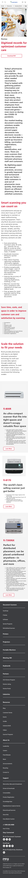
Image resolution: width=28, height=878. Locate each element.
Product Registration (8, 797)
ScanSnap (5, 611)
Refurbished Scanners (9, 628)
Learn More (10, 448)
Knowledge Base (7, 801)
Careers (5, 750)
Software (5, 619)
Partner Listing (7, 684)
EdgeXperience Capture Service (11, 806)
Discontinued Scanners (9, 810)
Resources (9, 6)
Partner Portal (7, 688)
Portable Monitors (9, 650)
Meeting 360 (7, 658)
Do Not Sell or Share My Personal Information (12, 872)
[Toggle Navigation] (2, 2)
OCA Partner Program (9, 680)
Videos (5, 730)
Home (2, 6)
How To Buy (6, 828)
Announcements (7, 763)
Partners (6, 674)
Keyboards (6, 666)
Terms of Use (11, 871)
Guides (5, 721)
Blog (4, 708)
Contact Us (6, 772)
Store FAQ (5, 814)
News (4, 759)
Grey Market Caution (9, 819)
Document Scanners (10, 605)
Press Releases (7, 755)
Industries (6, 694)
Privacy (15, 871)
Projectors (6, 642)
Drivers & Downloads (8, 788)
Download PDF (11, 56)
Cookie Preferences (21, 871)
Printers (5, 634)
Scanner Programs (8, 734)
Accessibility (5, 871)
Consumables (6, 793)
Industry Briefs (18, 6)
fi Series (5, 615)
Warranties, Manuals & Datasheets (12, 784)
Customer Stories (7, 712)
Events (4, 717)
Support (6, 778)
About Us (6, 740)
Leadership (6, 746)
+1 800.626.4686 (8, 825)
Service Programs (7, 624)
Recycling (5, 768)
